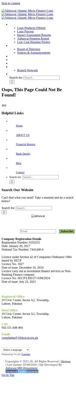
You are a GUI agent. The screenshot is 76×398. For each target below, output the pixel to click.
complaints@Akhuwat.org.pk (20, 337)
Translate (25, 354)
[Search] (11, 73)
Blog (18, 163)
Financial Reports (25, 144)
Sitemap (66, 361)
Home (19, 125)
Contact (20, 172)
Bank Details (23, 153)
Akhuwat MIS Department (21, 368)
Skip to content (11, 3)
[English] (3, 345)
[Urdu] (7, 345)
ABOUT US (23, 135)
